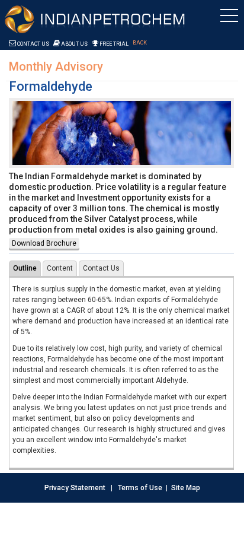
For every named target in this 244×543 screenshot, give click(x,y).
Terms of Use (140, 488)
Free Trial (113, 44)
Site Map (185, 488)
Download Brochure (44, 243)
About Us (74, 44)
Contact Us (32, 44)
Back (140, 43)
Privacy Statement (74, 488)
